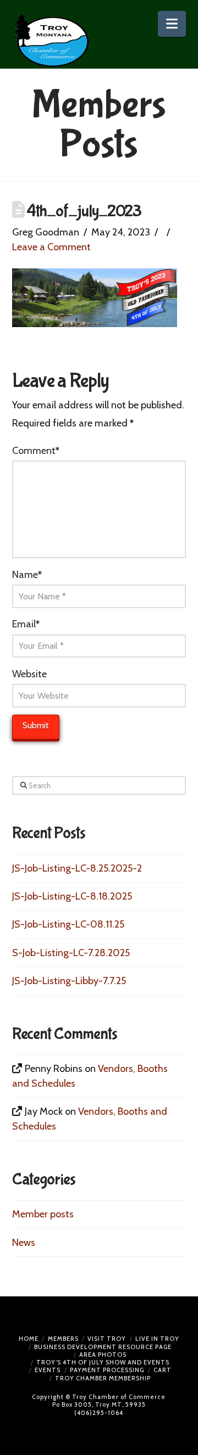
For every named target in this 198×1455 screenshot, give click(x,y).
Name (27, 575)
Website (29, 674)
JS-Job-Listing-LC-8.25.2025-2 (77, 868)
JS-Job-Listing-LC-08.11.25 (68, 924)
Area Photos (103, 1354)
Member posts (43, 1214)
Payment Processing (107, 1370)
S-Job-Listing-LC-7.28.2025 (71, 953)
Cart (162, 1370)
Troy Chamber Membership (103, 1378)
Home (28, 1338)
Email (26, 624)
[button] (172, 24)
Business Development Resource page (103, 1347)
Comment (36, 451)
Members (63, 1338)
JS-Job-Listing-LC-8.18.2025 (72, 896)
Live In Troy (157, 1338)
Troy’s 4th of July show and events (102, 1362)
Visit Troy (106, 1338)
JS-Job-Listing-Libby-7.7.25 (69, 981)
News (23, 1243)
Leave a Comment (51, 247)
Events (48, 1370)
